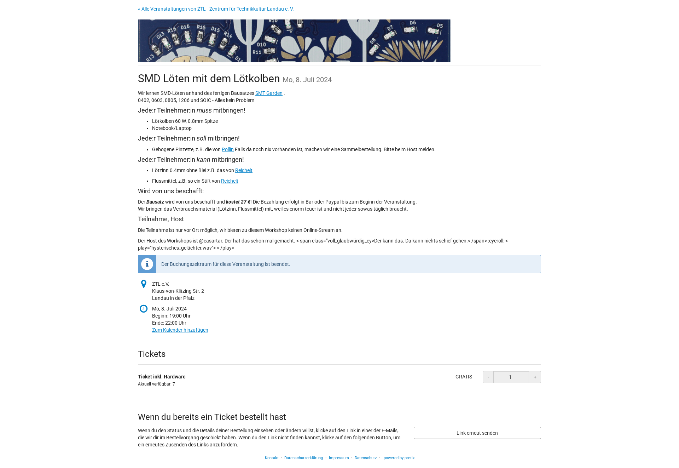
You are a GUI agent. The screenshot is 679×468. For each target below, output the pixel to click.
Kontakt (272, 458)
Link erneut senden (477, 433)
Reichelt (244, 170)
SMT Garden (269, 93)
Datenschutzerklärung (303, 458)
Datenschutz (366, 458)
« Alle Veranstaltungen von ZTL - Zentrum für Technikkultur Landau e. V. (216, 9)
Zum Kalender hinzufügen (180, 330)
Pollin (228, 149)
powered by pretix (399, 458)
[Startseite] (294, 40)
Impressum (339, 458)
